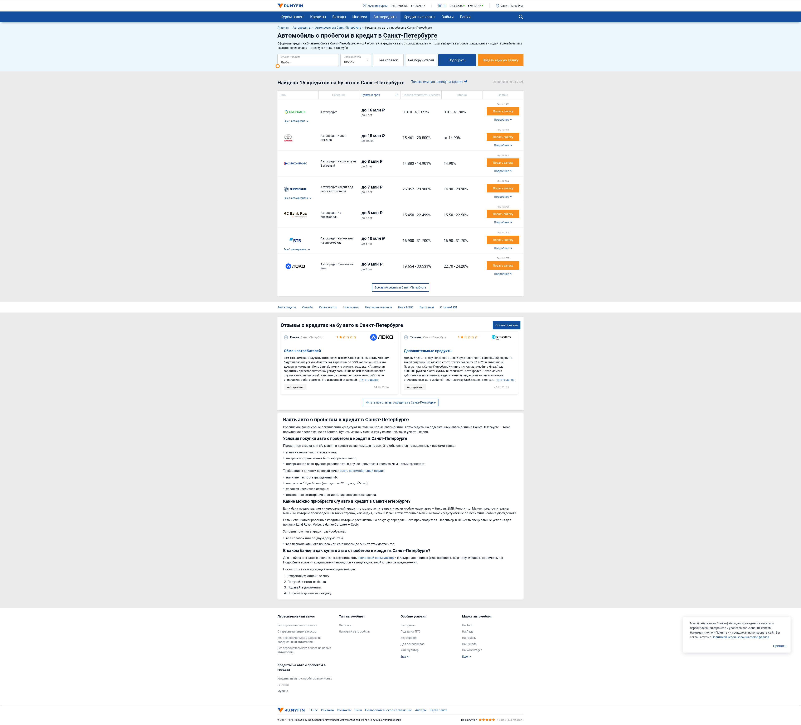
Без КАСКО (405, 307)
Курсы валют (292, 16)
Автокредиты (385, 16)
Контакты (344, 710)
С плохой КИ (448, 307)
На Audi (467, 625)
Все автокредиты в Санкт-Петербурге (400, 287)
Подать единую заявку (501, 60)
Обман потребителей (302, 351)
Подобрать (457, 60)
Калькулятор (328, 307)
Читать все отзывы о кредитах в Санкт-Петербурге (401, 402)
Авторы (421, 710)
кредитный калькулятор (376, 557)
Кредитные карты (419, 16)
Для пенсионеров (412, 644)
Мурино (282, 691)
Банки (465, 16)
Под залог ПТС (410, 631)
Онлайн (307, 307)
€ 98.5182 (474, 6)
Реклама (327, 710)
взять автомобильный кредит (362, 470)
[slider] (278, 66)
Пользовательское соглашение (388, 710)
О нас (314, 710)
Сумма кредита (290, 56)
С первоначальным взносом (296, 631)
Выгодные (407, 625)
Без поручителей (421, 60)
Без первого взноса (378, 307)
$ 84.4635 (456, 6)
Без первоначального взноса (297, 625)
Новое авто (351, 307)
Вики (358, 710)
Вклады (339, 16)
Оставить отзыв (506, 325)
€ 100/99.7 (418, 6)
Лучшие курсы (378, 6)
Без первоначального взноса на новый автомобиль (304, 650)
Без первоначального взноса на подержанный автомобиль (299, 640)
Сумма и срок (370, 95)
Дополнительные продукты (428, 351)
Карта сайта (438, 710)
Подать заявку (503, 111)
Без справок (388, 60)
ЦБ (444, 6)
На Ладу (467, 631)
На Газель (469, 638)
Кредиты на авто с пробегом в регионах (304, 678)
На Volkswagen (472, 650)
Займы (448, 16)
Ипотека (359, 16)
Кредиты (318, 16)
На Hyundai (469, 644)
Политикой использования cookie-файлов (740, 637)
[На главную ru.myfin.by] (291, 710)
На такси (345, 625)
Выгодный (426, 307)
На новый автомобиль (354, 631)
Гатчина (283, 685)
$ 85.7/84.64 (399, 6)
